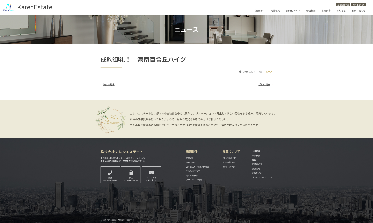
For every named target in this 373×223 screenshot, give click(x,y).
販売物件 (260, 10)
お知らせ (341, 10)
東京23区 (190, 157)
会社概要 (311, 10)
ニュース (267, 71)
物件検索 (275, 10)
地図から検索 (192, 175)
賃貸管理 (256, 168)
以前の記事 (109, 84)
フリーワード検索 (194, 179)
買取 (254, 159)
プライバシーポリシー (262, 177)
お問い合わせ (359, 10)
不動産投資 (257, 164)
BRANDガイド (293, 10)
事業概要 (256, 155)
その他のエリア (193, 171)
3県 (198, 166)
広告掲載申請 (343, 4)
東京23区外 (191, 162)
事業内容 (326, 10)
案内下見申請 (358, 4)
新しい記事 (264, 84)
